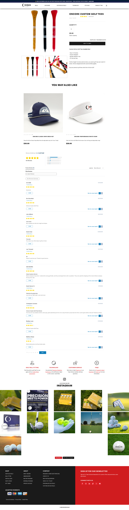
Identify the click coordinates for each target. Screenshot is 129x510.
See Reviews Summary (32, 178)
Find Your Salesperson (48, 478)
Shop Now (91, 1)
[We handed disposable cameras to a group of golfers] (91, 422)
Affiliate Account (28, 483)
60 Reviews (91, 16)
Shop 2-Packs (8, 481)
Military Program (28, 478)
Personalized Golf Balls (49, 483)
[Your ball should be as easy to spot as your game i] (64, 422)
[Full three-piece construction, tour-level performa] (10, 400)
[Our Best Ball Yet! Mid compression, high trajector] (118, 444)
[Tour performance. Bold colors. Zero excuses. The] (91, 400)
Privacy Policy (18, 499)
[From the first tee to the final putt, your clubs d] (118, 400)
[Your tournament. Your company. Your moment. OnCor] (118, 422)
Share (29, 208)
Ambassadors (27, 476)
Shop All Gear (8, 478)
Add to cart (87, 43)
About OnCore (27, 473)
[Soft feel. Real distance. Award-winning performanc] (37, 422)
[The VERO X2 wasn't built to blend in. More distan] (10, 444)
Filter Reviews (29, 171)
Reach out (78, 370)
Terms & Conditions (10, 499)
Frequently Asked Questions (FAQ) (51, 473)
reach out (98, 372)
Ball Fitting (8, 476)
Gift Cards (8, 483)
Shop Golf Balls (9, 473)
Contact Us (46, 476)
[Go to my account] (106, 5)
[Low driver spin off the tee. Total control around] (64, 400)
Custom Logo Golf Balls (49, 485)
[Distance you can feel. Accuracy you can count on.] (37, 400)
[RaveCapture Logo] (39, 153)
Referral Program (28, 481)
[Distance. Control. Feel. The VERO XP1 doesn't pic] (10, 422)
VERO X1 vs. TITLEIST (48, 481)
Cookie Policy (25, 499)
